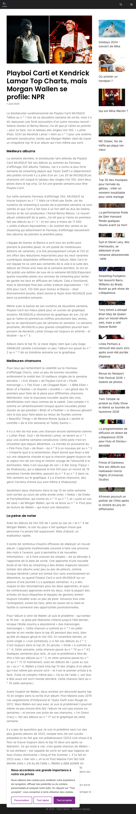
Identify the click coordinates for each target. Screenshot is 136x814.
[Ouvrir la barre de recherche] (121, 4)
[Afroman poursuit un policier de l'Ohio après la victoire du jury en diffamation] (112, 489)
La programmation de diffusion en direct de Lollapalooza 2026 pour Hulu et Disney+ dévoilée (113, 437)
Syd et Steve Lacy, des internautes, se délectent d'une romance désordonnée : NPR (114, 250)
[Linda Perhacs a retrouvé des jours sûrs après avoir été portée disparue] (112, 336)
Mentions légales (81, 809)
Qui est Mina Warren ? (113, 111)
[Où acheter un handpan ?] (112, 69)
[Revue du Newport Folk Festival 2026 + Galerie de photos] (112, 366)
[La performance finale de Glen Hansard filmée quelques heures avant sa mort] (112, 205)
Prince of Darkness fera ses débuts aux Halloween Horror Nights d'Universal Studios (112, 471)
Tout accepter (64, 800)
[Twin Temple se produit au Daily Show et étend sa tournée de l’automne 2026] (112, 392)
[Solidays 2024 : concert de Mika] (112, 35)
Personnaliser (21, 800)
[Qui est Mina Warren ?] (112, 104)
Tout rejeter (43, 800)
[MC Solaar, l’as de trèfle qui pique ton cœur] (112, 134)
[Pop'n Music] (5, 4)
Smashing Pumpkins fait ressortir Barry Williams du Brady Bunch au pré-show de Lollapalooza (114, 284)
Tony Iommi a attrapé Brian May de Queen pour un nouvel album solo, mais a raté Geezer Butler (113, 318)
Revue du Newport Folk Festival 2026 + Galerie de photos (112, 378)
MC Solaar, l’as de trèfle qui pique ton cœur (111, 145)
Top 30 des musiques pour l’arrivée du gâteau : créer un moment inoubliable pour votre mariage (113, 188)
